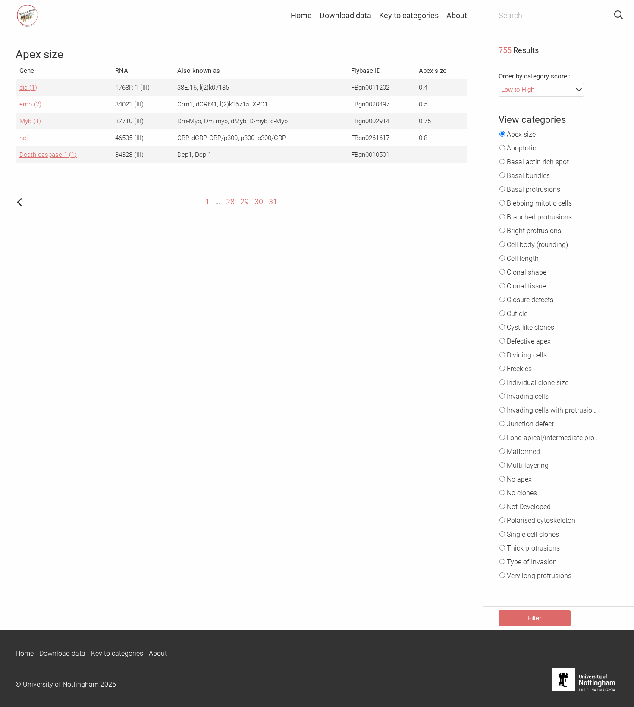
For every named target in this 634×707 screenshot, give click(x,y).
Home (301, 15)
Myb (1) (30, 121)
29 (244, 201)
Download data (345, 15)
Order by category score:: (535, 76)
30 (258, 201)
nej (23, 138)
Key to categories (409, 15)
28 (230, 201)
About (456, 15)
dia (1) (28, 87)
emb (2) (30, 104)
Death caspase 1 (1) (48, 155)
